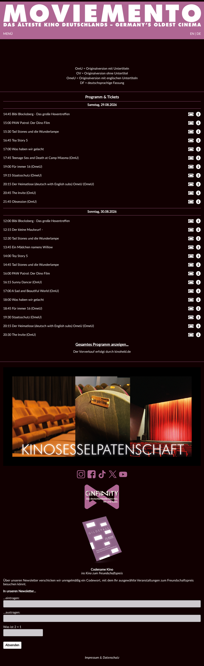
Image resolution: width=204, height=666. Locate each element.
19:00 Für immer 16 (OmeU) (22, 166)
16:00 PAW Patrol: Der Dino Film (26, 273)
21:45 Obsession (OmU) (19, 201)
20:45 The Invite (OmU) (19, 193)
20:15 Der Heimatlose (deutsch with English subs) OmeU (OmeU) (48, 184)
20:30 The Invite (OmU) (19, 334)
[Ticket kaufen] (190, 115)
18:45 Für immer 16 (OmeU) (22, 308)
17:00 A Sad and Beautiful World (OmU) (31, 291)
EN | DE (195, 33)
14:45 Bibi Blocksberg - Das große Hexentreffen (36, 114)
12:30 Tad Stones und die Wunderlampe (31, 238)
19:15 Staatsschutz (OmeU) (22, 175)
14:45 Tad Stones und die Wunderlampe (31, 264)
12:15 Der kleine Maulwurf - (23, 229)
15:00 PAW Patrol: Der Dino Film (26, 123)
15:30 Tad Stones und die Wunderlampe (31, 131)
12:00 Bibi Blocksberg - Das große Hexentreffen (36, 221)
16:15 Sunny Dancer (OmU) (22, 282)
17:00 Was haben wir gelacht (23, 149)
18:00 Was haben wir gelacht (23, 299)
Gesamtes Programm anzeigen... (102, 345)
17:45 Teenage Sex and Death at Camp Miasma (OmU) (40, 158)
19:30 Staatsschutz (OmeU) (22, 317)
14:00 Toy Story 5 (15, 256)
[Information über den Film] (198, 114)
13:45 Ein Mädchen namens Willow (28, 247)
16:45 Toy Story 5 (15, 140)
